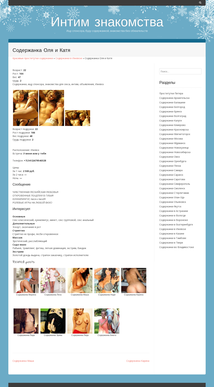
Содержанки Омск (169, 156)
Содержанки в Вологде (172, 215)
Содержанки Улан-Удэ (171, 197)
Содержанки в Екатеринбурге (176, 224)
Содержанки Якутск (170, 206)
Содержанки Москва (171, 138)
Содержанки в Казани (171, 233)
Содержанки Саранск (171, 174)
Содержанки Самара (171, 170)
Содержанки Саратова (172, 179)
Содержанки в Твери (171, 242)
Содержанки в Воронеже (173, 220)
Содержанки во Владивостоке (176, 247)
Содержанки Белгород (172, 107)
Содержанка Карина (137, 360)
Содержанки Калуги (170, 120)
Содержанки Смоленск (172, 188)
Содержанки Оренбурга (172, 161)
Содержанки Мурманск (172, 143)
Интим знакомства (107, 23)
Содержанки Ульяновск (172, 201)
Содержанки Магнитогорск (174, 134)
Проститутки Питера (171, 93)
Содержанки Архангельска (174, 97)
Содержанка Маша (23, 360)
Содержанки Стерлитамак (174, 192)
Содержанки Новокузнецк (174, 147)
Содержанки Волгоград (172, 116)
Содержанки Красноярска (174, 129)
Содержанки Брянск (170, 111)
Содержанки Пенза (170, 165)
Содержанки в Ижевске (69, 58)
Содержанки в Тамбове (172, 238)
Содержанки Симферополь (174, 183)
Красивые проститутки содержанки (33, 58)
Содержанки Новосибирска (174, 152)
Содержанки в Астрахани (173, 211)
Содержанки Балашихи (172, 102)
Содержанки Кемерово (172, 125)
